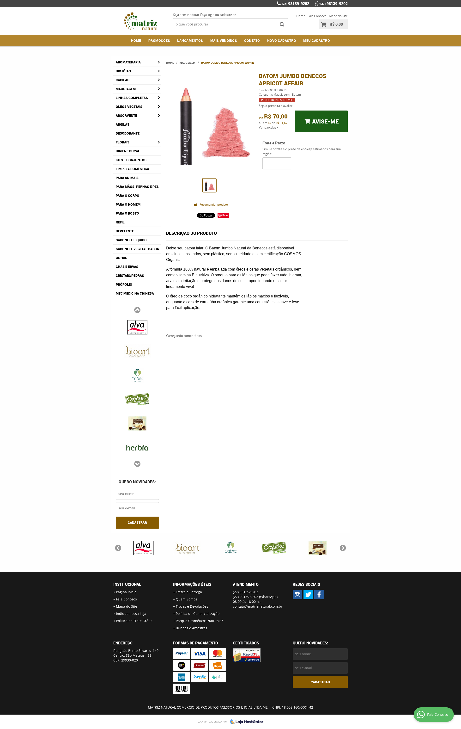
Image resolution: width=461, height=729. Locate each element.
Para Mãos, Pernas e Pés (137, 186)
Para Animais (127, 177)
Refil (120, 222)
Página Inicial (126, 592)
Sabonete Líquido (131, 240)
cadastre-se (228, 14)
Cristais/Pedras (130, 275)
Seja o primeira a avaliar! (276, 106)
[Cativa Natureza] (137, 374)
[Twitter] (308, 594)
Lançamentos (190, 40)
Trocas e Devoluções (192, 606)
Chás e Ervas (127, 266)
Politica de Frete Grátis (134, 620)
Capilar (122, 80)
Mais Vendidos (223, 40)
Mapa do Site (338, 16)
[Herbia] (137, 447)
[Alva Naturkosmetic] (137, 326)
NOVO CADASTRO (281, 40)
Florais (122, 142)
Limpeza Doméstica (132, 169)
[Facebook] (319, 594)
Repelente (125, 231)
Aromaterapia (128, 62)
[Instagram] (297, 594)
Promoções (159, 40)
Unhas (121, 257)
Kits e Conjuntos (131, 160)
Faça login (207, 14)
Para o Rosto (127, 213)
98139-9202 (295, 3)
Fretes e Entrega (189, 592)
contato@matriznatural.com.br (257, 606)
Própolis (124, 284)
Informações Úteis (192, 584)
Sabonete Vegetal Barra (137, 249)
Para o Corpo (127, 195)
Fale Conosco (317, 16)
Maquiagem (126, 88)
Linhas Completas (132, 97)
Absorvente (126, 115)
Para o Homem (128, 204)
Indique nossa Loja (131, 613)
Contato (252, 40)
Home (300, 16)
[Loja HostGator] (245, 721)
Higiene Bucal (128, 151)
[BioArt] (137, 350)
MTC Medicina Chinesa (135, 293)
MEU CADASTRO (316, 40)
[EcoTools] (137, 422)
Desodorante (128, 133)
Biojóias (123, 71)
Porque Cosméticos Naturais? (199, 620)
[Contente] (137, 398)
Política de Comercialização (197, 613)
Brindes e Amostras (191, 628)
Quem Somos (186, 599)
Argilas (122, 124)
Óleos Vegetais (129, 106)
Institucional (127, 584)
